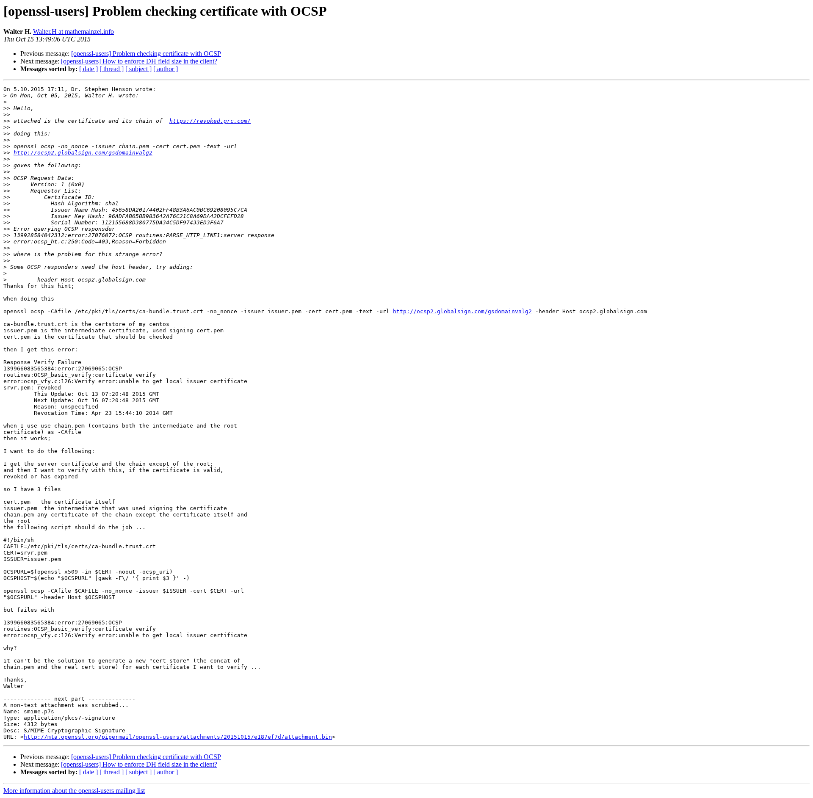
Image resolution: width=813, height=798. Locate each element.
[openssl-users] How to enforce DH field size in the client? (139, 61)
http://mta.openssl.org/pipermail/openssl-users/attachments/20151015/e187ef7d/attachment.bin (178, 737)
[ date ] (88, 68)
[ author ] (165, 68)
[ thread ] (112, 68)
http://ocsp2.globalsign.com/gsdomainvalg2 (83, 152)
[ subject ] (138, 68)
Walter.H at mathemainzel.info (73, 31)
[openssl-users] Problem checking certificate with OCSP (146, 53)
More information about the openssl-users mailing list (74, 790)
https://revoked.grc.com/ (210, 121)
